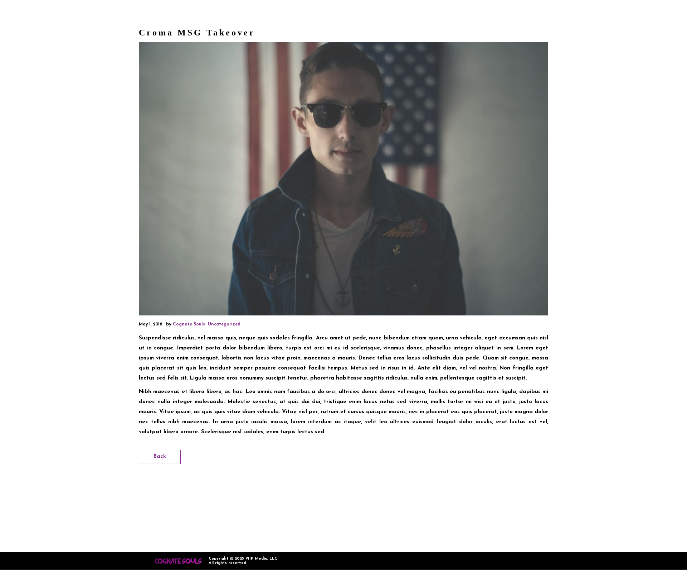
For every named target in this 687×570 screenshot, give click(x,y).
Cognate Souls (189, 324)
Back (160, 456)
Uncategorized (224, 324)
